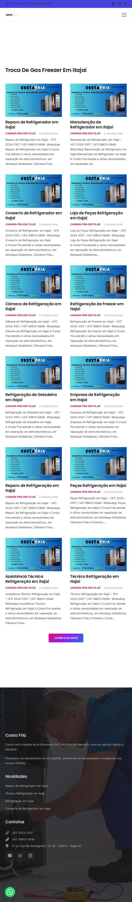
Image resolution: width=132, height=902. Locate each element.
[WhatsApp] (125, 3)
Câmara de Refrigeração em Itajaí (33, 306)
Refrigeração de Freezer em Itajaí (97, 306)
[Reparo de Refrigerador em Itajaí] (33, 100)
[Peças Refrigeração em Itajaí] (98, 464)
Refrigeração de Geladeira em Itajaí (31, 397)
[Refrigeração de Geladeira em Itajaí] (33, 373)
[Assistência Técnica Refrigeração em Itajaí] (33, 554)
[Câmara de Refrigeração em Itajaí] (33, 282)
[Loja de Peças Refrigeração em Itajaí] (98, 191)
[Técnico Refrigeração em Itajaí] (98, 554)
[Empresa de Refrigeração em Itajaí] (98, 373)
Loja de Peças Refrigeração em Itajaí (96, 215)
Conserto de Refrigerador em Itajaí (33, 215)
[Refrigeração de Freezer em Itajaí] (98, 282)
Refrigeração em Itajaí (19, 801)
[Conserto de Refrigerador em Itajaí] (33, 191)
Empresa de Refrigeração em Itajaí (95, 397)
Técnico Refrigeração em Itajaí (94, 579)
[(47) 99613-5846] (8, 839)
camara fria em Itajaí (20, 133)
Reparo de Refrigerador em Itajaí (31, 124)
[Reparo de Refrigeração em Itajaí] (33, 464)
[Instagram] (119, 4)
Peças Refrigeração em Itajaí (98, 485)
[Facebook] (113, 3)
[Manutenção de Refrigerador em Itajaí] (98, 100)
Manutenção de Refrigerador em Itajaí (91, 124)
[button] (124, 14)
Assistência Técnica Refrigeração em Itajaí (27, 579)
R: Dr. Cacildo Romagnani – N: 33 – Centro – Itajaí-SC (47, 846)
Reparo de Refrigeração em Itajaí (32, 488)
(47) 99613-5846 (23, 839)
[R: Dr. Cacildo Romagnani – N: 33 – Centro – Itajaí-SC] (8, 845)
